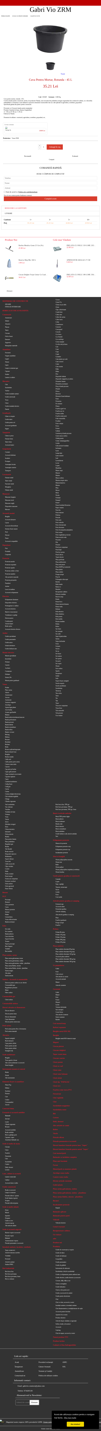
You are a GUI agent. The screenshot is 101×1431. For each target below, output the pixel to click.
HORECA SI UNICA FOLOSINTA (15, 311)
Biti (54, 1114)
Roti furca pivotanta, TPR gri (64, 807)
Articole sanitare (10, 1262)
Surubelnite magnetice (61, 1106)
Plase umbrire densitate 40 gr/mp (65, 951)
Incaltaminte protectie (62, 852)
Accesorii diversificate (11, 526)
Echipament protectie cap (63, 849)
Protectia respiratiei (10, 565)
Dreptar (58, 389)
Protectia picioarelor (11, 580)
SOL (64, 1367)
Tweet (63, 74)
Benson (5, 892)
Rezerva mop (59, 597)
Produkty (56, 1246)
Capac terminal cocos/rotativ (13, 774)
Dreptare (7, 1218)
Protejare (7, 461)
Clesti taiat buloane (60, 1074)
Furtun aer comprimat (11, 879)
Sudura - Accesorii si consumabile (14, 979)
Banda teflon (8, 729)
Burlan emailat (9, 757)
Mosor (57, 490)
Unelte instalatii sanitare (12, 394)
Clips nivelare (9, 866)
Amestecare (8, 318)
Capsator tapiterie (10, 776)
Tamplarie (6, 432)
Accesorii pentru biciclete (63, 1311)
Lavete (57, 1005)
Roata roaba (59, 606)
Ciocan (58, 300)
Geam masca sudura (61, 436)
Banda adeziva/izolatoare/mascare (14, 717)
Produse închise (59, 1341)
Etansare (7, 339)
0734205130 (28, 1391)
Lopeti (57, 881)
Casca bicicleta (9, 936)
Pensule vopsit (9, 1236)
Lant (57, 458)
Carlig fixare (8, 784)
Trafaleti (7, 949)
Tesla (57, 696)
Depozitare (6, 545)
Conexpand (59, 329)
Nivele (7, 1075)
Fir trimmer (59, 404)
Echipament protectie (61, 840)
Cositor (7, 869)
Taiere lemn (8, 442)
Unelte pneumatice (10, 639)
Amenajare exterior (10, 467)
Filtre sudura (8, 992)
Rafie (57, 864)
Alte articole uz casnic (62, 976)
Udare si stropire (10, 416)
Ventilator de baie (10, 812)
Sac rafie (58, 634)
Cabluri (7, 1180)
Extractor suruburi (10, 881)
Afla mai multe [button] (70, 1418)
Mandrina (58, 468)
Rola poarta (59, 616)
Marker (58, 475)
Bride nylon (8, 626)
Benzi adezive (60, 819)
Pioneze (58, 545)
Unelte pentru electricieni (63, 1296)
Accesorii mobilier (10, 1130)
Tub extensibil (60, 710)
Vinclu (7, 819)
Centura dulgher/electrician (13, 794)
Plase (57, 918)
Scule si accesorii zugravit (11, 1229)
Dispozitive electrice (11, 603)
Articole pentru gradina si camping (66, 901)
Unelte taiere (8, 419)
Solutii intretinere (10, 645)
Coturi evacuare (59, 1227)
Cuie (57, 347)
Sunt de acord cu (21, 192)
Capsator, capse (9, 1137)
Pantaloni (7, 583)
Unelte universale (10, 397)
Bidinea (7, 737)
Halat (6, 871)
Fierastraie (8, 1156)
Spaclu (57, 671)
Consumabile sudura (10, 1003)
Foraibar (58, 421)
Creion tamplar (60, 342)
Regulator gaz (9, 844)
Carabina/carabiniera (11, 781)
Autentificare (19, 1371)
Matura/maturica (60, 483)
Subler (57, 676)
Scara (57, 644)
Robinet (58, 609)
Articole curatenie (61, 985)
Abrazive (7, 324)
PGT (4, 896)
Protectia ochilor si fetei (12, 571)
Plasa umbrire (58, 946)
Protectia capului (10, 568)
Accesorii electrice (10, 609)
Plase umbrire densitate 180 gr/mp (65, 959)
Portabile (7, 551)
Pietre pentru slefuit (10, 1048)
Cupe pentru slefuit (10, 1043)
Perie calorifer (60, 522)
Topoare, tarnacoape (61, 887)
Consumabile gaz (10, 985)
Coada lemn (59, 312)
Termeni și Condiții (45, 1371)
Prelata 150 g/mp (60, 937)
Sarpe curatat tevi (10, 1250)
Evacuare (7, 1259)
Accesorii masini (8, 513)
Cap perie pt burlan (10, 769)
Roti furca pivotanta (11, 1274)
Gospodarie (6, 449)
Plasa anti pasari (60, 564)
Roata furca (59, 602)
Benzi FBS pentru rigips (63, 816)
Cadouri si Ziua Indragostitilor (64, 1345)
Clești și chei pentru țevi (62, 1290)
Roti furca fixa (9, 1271)
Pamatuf (58, 500)
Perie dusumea (60, 527)
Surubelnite (8, 387)
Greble (57, 892)
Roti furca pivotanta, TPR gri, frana (66, 809)
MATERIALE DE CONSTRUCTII (15, 301)
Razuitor (58, 589)
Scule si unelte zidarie (20, 16)
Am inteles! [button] (75, 1424)
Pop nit (58, 577)
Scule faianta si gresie (11, 1198)
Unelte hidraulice (60, 1287)
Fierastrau (58, 401)
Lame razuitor (60, 455)
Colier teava (59, 319)
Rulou (57, 626)
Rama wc (58, 587)
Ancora (7, 697)
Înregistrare (19, 1367)
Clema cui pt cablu (61, 305)
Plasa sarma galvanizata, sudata (14, 961)
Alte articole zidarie (10, 1225)
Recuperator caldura (61, 592)
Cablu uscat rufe (10, 864)
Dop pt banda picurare (62, 386)
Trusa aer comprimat (61, 705)
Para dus (58, 510)
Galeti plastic (58, 1185)
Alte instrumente (10, 1078)
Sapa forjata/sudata (61, 636)
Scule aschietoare (8, 1055)
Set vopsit (58, 663)
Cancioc (7, 767)
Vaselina (7, 809)
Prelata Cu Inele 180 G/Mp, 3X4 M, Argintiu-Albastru (81, 275)
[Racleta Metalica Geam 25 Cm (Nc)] (9, 249)
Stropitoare (59, 673)
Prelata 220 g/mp (60, 942)
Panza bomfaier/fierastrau (63, 505)
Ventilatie (7, 1256)
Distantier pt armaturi (62, 384)
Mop (57, 488)
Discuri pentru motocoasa (12, 1022)
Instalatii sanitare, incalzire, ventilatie (16, 1247)
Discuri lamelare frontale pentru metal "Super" (71, 1149)
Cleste (57, 307)
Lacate (7, 1122)
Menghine (8, 487)
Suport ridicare (9, 859)
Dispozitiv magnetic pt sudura (64, 379)
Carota (7, 789)
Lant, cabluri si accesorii (11, 1174)
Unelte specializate (10, 636)
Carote (7, 523)
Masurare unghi (9, 503)
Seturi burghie (9, 1065)
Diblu (57, 371)
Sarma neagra (9, 971)
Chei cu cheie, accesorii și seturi (65, 1302)
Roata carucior (9, 851)
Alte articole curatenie (62, 1014)
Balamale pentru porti (61, 1216)
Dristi (6, 1210)
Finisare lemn (9, 439)
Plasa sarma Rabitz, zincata (13, 966)
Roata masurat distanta (62, 604)
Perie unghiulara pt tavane (63, 535)
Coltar (57, 322)
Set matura (59, 656)
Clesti (6, 403)
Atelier (5, 633)
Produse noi (57, 1243)
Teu (57, 698)
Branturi (7, 902)
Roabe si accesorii (10, 1190)
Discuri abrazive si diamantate (13, 1007)
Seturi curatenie (60, 1017)
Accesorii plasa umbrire (62, 956)
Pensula (58, 517)
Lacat (57, 451)
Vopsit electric (60, 557)
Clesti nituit (57, 1078)
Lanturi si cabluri (10, 377)
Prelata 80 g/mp (60, 932)
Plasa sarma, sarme (9, 955)
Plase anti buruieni (60, 1161)
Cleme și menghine (61, 1284)
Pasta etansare (60, 512)
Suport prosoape (10, 944)
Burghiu (7, 754)
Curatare (7, 452)
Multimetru (8, 856)
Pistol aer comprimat (61, 547)
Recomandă (27, 156)
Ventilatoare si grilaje (11, 615)
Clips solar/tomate (61, 309)
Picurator (58, 540)
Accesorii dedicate (10, 455)
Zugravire (8, 342)
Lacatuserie (6, 474)
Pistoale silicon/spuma (11, 1203)
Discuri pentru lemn (11, 1014)
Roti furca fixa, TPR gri (62, 804)
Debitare (7, 674)
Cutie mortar (59, 366)
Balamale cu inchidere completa (65, 1157)
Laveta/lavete (59, 460)
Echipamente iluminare (11, 599)
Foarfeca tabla (60, 413)
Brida (6, 747)
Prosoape (7, 900)
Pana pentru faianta (10, 839)
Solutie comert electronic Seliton (50, 1429)
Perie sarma (59, 532)
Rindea (7, 837)
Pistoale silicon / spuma (12, 1196)
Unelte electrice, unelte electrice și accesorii (68, 1277)
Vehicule (56, 1220)
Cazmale (58, 879)
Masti (6, 990)
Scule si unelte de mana (11, 1144)
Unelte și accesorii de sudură (64, 1293)
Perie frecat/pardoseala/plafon (64, 530)
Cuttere (7, 1164)
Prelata (55, 929)
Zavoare (7, 1119)
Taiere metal (8, 481)
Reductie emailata (61, 594)
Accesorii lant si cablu (11, 1183)
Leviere (7, 1170)
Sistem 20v (8, 677)
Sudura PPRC (9, 1264)
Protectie (5, 558)
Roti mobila (59, 619)
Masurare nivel (9, 500)
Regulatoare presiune (11, 987)
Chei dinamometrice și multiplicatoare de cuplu (69, 1308)
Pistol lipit (58, 550)
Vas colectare (9, 807)
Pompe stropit (60, 923)
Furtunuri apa (59, 904)
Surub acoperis (60, 683)
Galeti (57, 968)
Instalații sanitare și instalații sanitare (66, 1305)
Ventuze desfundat (61, 1007)
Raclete (58, 1019)
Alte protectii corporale (11, 577)
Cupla (57, 354)
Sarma (57, 639)
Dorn (6, 827)
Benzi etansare (60, 826)
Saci (57, 836)
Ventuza (7, 814)
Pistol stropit (8, 876)
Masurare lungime (10, 497)
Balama (7, 715)
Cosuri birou (59, 1012)
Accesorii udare (60, 906)
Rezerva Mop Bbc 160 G (27, 260)
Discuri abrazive (10, 1011)
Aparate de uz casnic (61, 1315)
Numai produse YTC (60, 1337)
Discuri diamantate (10, 1017)
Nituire (7, 362)
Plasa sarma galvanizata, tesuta (14, 958)
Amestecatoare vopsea (11, 1241)
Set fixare (58, 653)
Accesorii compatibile (11, 541)
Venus (4, 684)
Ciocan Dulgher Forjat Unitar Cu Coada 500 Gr (33, 275)
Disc (57, 374)
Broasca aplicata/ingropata (12, 749)
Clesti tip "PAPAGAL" (61, 1082)
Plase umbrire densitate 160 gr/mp (65, 961)
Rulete (7, 1072)
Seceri (57, 889)
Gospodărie (59, 1259)
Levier (57, 463)
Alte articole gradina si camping (65, 914)
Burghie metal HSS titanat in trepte (66, 1038)
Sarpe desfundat (60, 641)
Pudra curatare (9, 874)
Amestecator (8, 695)
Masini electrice (8, 653)
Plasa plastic (59, 569)
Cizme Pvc (59, 302)
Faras (57, 399)
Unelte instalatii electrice (12, 406)
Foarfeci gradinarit (61, 920)
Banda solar (59, 824)
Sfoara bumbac (60, 872)
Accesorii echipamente (11, 592)
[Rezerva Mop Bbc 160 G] (9, 263)
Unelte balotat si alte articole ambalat (66, 834)
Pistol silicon (59, 554)
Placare (7, 327)
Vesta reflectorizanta (11, 919)
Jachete (7, 586)
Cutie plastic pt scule (61, 359)
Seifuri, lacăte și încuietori (63, 1324)
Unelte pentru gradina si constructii (66, 876)
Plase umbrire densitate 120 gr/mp (65, 954)
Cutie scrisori (59, 361)
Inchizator (58, 448)
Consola (58, 332)
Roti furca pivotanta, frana (12, 1276)
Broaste (7, 1127)
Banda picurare (9, 722)
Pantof (57, 503)
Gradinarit (6, 413)
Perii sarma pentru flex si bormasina (15, 1029)
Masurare (6, 494)
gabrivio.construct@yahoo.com (34, 1386)
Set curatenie (8, 931)
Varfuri (7, 391)
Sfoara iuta (59, 862)
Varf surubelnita (9, 804)
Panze (6, 538)
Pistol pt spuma (60, 552)
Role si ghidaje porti (11, 1135)
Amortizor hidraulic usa (12, 1140)
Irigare (7, 429)
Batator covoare (9, 732)
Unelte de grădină (61, 1265)
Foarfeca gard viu (61, 408)
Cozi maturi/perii (59, 1153)
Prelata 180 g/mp (60, 939)
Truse (6, 400)
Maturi (57, 982)
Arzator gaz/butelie (10, 712)
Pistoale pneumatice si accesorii (14, 1243)
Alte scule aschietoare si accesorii (14, 1063)
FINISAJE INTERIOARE (13, 307)
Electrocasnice (9, 618)
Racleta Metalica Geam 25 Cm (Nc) (31, 245)
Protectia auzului (10, 561)
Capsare (7, 371)
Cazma (7, 791)
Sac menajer (59, 631)
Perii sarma (6, 1026)
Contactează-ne (20, 1376)
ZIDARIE (8, 304)
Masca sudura (60, 478)
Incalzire (7, 458)
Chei (6, 384)
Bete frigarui (8, 946)
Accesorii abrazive (10, 519)
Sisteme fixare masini (11, 529)
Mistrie (58, 485)
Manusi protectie (10, 909)
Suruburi (7, 1091)
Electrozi (58, 394)
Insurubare (8, 659)
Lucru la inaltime (10, 589)
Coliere (7, 1100)
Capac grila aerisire (10, 772)
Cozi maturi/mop (59, 1023)
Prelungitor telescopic (62, 579)
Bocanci (7, 739)
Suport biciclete (9, 939)
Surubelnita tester (59, 1110)
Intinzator (8, 832)
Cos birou (58, 334)
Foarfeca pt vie (60, 411)
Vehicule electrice (61, 1223)
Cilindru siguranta (10, 801)
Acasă (17, 1362)
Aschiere (7, 668)
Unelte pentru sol (10, 422)
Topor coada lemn (59, 1054)
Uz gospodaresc (58, 965)
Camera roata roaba (10, 764)
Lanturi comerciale (10, 1177)
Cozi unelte (59, 897)
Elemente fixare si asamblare (13, 1082)
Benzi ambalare (60, 831)
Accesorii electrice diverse (12, 629)
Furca (57, 426)
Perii (6, 532)
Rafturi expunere (59, 1027)
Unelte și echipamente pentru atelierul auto (68, 1274)
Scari (57, 972)
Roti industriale (8, 1268)
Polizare (7, 662)
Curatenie (56, 989)
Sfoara (57, 666)
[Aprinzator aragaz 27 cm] (57, 263)
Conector (58, 327)
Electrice (5, 596)
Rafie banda (59, 584)
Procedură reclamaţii (46, 1362)
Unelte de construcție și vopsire (65, 1250)
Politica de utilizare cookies (48, 1376)
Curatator (58, 357)
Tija (57, 701)
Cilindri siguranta (10, 1124)
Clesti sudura (9, 999)
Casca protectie (9, 904)
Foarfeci (7, 1153)
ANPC (64, 1362)
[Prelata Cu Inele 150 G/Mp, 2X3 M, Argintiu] (57, 249)
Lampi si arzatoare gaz (11, 368)
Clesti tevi (56, 1086)
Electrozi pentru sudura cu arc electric (16, 983)
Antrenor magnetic (10, 702)
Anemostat (8, 700)
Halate (7, 914)
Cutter (57, 364)
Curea (6, 907)
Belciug (7, 734)
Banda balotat (9, 725)
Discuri (7, 535)
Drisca (57, 391)
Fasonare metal (9, 484)
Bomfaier (7, 742)
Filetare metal (9, 490)
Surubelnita (59, 688)
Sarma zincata (9, 975)
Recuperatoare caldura (61, 1231)
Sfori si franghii (59, 856)
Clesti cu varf (58, 1066)
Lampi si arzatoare (10, 1192)
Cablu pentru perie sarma (12, 762)
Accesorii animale (61, 979)
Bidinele (7, 1238)
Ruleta (57, 624)
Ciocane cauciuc (59, 1058)
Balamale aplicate (59, 1212)
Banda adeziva (9, 934)
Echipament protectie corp (63, 846)
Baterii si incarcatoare (11, 612)
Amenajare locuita (10, 464)
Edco (4, 926)
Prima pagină (5, 16)
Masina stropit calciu (62, 480)
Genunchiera (8, 917)
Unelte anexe (9, 642)
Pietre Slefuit (9, 888)
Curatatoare (8, 671)
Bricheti (7, 744)
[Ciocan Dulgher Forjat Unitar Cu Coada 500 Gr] (9, 278)
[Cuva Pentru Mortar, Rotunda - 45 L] (50, 56)
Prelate (7, 687)
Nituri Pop (8, 1085)
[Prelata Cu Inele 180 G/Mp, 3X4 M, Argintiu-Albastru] (57, 278)
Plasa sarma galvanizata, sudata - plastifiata (17, 963)
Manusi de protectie (61, 843)
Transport (8, 470)
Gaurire (7, 665)
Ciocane (7, 333)
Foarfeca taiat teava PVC (62, 1090)
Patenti (7, 409)
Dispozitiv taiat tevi (10, 854)
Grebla (57, 443)
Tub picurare (59, 713)
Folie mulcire (9, 884)
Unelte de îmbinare (61, 1256)
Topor (57, 703)
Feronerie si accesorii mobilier (13, 1112)
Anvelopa (8, 705)
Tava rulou (59, 693)
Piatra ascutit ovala (61, 537)
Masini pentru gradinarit (12, 680)
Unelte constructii (9, 1187)
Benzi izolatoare (60, 821)
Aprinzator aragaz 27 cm (78, 260)
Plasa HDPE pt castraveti (63, 567)
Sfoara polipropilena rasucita (64, 860)
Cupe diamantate (10, 1019)
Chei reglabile (58, 1098)
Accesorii (58, 1327)
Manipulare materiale (11, 345)
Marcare (7, 509)
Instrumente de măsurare (63, 1268)
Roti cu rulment (9, 1279)
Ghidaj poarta (59, 438)
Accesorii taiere (9, 445)
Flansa (57, 406)
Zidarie (7, 321)
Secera (57, 649)
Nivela (57, 495)
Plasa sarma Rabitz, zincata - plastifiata (16, 968)
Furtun (57, 428)
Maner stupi (59, 470)
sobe (54, 1239)
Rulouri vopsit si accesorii (12, 1233)
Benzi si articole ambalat (62, 813)
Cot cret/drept (59, 339)
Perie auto (58, 520)
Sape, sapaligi (60, 884)
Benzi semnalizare (61, 829)
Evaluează (75, 156)
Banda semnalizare (10, 727)
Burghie (7, 516)
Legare (7, 359)
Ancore (7, 1105)
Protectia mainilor (10, 574)
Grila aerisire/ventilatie (62, 446)
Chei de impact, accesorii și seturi (65, 1333)
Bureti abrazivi (9, 1041)
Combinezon (59, 324)
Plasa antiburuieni (61, 562)
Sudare (7, 374)
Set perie (58, 661)
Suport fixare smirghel (62, 681)
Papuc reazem (60, 507)
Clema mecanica (9, 829)
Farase (57, 1000)
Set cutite (7, 929)
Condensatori (9, 621)
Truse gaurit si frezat (11, 1060)
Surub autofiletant (61, 686)
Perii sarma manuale (11, 1031)
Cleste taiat (57, 1070)
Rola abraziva (59, 611)
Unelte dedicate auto (11, 649)
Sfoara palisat (59, 867)
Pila (57, 542)
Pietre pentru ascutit (11, 1046)
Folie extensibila (60, 418)
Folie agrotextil (9, 886)
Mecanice (5, 381)
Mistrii (7, 1212)
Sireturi (7, 912)
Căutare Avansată (44, 1367)
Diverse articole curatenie (62, 1181)
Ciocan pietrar (58, 1046)
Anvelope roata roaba (61, 1173)
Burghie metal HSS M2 (61, 1031)
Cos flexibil (59, 337)
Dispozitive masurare (11, 506)
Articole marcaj (9, 1223)
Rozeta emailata (60, 621)
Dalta (57, 369)
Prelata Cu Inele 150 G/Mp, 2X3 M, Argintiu (81, 245)
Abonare (9, 291)
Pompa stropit (60, 574)
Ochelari (58, 498)
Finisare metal (9, 478)
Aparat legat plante (10, 707)
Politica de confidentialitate (27, 192)
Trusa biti (8, 861)
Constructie (6, 315)
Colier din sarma (60, 317)
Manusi (58, 473)
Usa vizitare (59, 715)
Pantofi (58, 1208)
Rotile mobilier (9, 1132)
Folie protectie (9, 834)
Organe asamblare (10, 356)
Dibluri (7, 1088)
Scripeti (7, 1200)
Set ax (57, 651)
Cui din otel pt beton (61, 344)
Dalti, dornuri (9, 1167)
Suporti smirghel (10, 1038)
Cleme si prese (9, 436)
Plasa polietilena (9, 841)
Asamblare (6, 349)
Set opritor (59, 658)
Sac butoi (58, 629)
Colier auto (59, 314)
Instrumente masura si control (13, 1069)
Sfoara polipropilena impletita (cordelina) (67, 869)
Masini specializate (10, 656)
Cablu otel (8, 759)
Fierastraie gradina (61, 909)
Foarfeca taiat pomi (61, 416)
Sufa (57, 678)
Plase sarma (8, 690)
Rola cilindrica (60, 614)
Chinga (7, 799)
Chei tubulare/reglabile (11, 796)
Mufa (57, 493)
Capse (7, 779)
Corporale (8, 554)
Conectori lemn (8, 1109)
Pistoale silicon (58, 1137)
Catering (58, 1330)
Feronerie (8, 353)
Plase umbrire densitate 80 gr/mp (65, 949)
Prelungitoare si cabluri (11, 606)
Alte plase (8, 973)
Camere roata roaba (60, 1177)
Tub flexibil (8, 849)
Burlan (7, 846)
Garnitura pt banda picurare (63, 433)
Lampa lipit (59, 453)
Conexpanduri (9, 1102)
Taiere (6, 330)
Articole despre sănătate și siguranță (66, 1321)
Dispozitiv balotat (61, 376)
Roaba (57, 599)
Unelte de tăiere (60, 1253)
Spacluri (7, 1216)
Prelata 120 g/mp (60, 935)
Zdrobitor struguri (10, 824)
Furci (57, 894)
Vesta (6, 817)
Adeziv (7, 692)
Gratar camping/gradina (62, 441)
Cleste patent (58, 1062)
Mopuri (58, 1002)
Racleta (58, 582)
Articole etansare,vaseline (12, 1253)
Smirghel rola (9, 1051)
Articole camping (61, 911)
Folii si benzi (9, 336)
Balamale (7, 1116)
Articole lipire (9, 624)
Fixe (6, 548)
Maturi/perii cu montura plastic (65, 1169)
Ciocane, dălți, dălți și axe (63, 1281)
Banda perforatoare (10, 720)
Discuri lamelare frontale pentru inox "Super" (70, 1145)
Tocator (7, 941)
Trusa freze (59, 708)
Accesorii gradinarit (11, 425)
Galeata (58, 431)
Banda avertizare (10, 922)
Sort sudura (59, 668)
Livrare (8, 213)
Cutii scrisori (59, 974)
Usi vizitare (57, 1235)
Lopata (57, 465)
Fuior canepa (59, 423)
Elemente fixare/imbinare (63, 396)
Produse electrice (60, 1318)
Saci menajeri (59, 1010)
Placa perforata (60, 559)
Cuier (57, 349)
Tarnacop (58, 691)
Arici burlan (8, 710)
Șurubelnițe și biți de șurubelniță (65, 1271)
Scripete (58, 646)
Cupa (57, 352)
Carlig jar (7, 786)
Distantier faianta (60, 381)
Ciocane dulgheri (59, 1050)
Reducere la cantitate (16, 208)
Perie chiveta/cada (61, 525)
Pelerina (58, 515)
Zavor (6, 822)
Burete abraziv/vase (10, 752)
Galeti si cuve (35, 16)
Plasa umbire (59, 572)
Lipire (6, 365)
